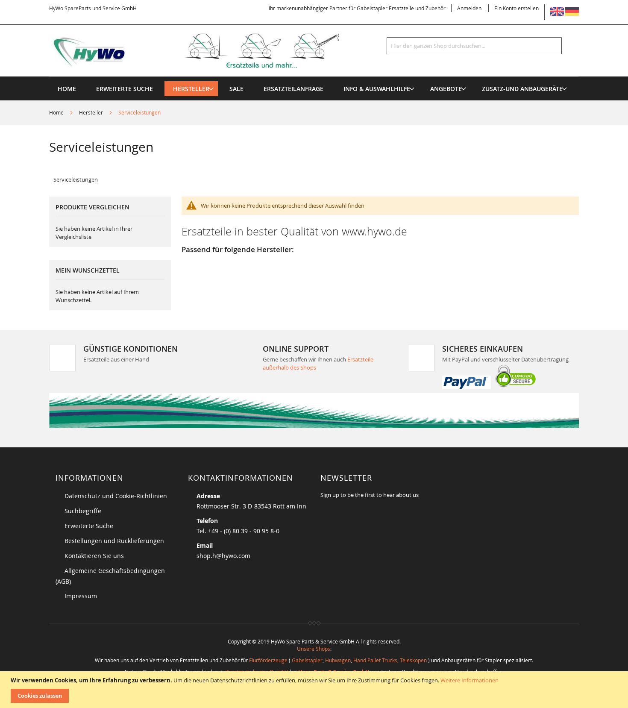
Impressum (81, 596)
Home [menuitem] (67, 89)
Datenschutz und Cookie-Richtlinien (116, 496)
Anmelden (469, 8)
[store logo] (208, 50)
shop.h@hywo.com (223, 556)
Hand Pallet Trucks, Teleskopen (390, 660)
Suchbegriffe (83, 511)
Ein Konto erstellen (516, 8)
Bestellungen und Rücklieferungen (114, 541)
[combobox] (474, 45)
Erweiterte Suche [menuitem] (124, 89)
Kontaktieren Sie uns (94, 556)
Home (57, 112)
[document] (315, 689)
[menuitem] (191, 88)
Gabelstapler (307, 660)
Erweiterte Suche (89, 526)
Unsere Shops (313, 648)
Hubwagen (338, 660)
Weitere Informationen (469, 680)
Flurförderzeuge (268, 660)
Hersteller (91, 112)
